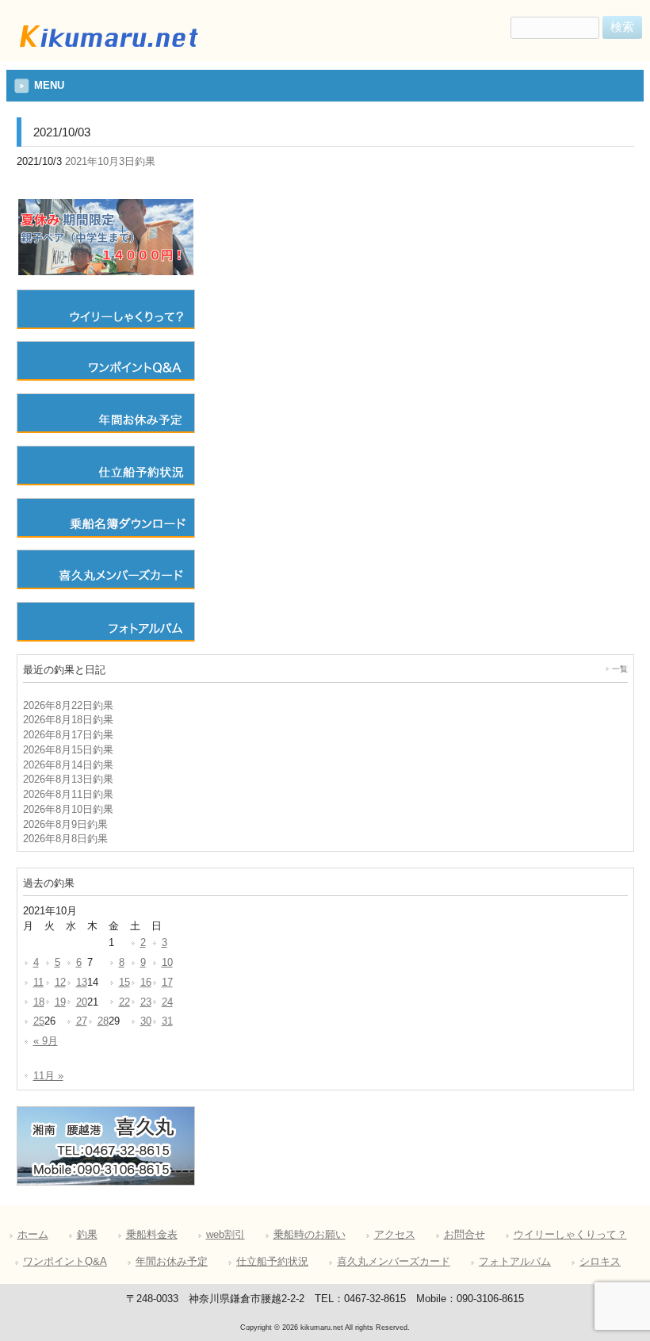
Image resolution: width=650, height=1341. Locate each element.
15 (124, 982)
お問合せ (464, 1234)
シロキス (600, 1261)
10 (167, 962)
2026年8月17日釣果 (68, 735)
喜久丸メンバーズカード (393, 1261)
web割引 (225, 1234)
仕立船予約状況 (272, 1261)
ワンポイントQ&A (65, 1261)
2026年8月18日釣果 (68, 720)
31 (167, 1021)
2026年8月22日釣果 (68, 705)
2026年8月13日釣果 (68, 779)
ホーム (32, 1234)
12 (60, 982)
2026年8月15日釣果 (68, 750)
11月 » (48, 1076)
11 (38, 982)
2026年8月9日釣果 (65, 824)
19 (60, 1002)
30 (145, 1021)
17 (167, 982)
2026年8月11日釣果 (68, 794)
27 (81, 1021)
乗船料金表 (152, 1234)
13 (81, 982)
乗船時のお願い (309, 1234)
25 (38, 1021)
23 (145, 1002)
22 (124, 1002)
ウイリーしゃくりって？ (570, 1234)
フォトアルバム (515, 1261)
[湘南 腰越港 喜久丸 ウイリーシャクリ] (107, 50)
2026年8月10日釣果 (68, 809)
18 (38, 1002)
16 (145, 982)
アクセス (394, 1234)
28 (103, 1021)
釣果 (87, 1234)
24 (167, 1002)
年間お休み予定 (172, 1261)
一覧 (620, 669)
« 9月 (45, 1041)
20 (81, 1002)
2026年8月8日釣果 (65, 839)
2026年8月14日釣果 (68, 765)
